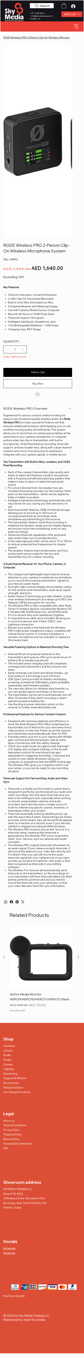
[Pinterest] (17, 901)
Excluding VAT (17, 1010)
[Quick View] (41, 957)
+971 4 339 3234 (37, 13)
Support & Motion (14, 1078)
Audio (7, 1055)
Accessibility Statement (17, 1143)
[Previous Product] (4, 957)
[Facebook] (11, 901)
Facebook (9, 1253)
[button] (72, 14)
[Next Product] (78, 957)
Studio (7, 1059)
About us (8, 1120)
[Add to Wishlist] (37, 394)
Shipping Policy (12, 1134)
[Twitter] (22, 901)
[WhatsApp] (5, 901)
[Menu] (76, 26)
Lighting (8, 1069)
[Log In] (74, 6)
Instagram (9, 1248)
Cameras (9, 1046)
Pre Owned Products (16, 1092)
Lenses (7, 1050)
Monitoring (10, 1073)
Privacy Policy (11, 1129)
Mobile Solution (13, 1087)
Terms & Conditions (14, 1125)
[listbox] (72, 14)
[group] (41, 971)
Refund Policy (11, 1139)
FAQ (5, 1148)
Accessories (11, 1083)
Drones (8, 1064)
